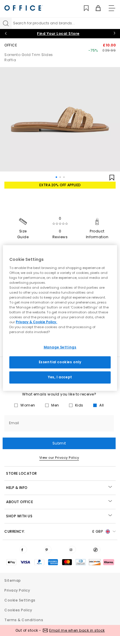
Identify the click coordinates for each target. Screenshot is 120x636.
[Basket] (94, 8)
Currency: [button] (53, 531)
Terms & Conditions (23, 619)
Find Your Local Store (58, 33)
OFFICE (10, 45)
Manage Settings (60, 347)
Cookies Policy (18, 610)
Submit (59, 443)
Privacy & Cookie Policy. (36, 322)
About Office (19, 501)
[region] (60, 318)
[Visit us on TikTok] (96, 549)
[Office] (23, 8)
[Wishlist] (83, 8)
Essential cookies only (60, 362)
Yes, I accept (60, 377)
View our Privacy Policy (59, 457)
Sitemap (12, 580)
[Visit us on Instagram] (72, 549)
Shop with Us (19, 516)
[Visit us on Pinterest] (48, 549)
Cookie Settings (20, 600)
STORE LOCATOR (21, 473)
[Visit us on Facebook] (23, 549)
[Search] (6, 23)
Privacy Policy (17, 590)
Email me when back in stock (77, 630)
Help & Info (17, 487)
